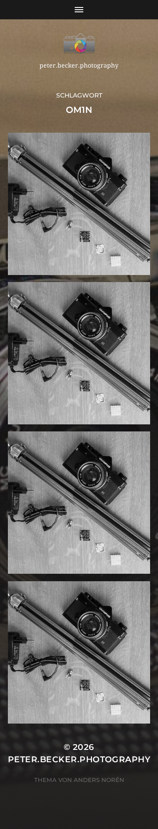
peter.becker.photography (79, 759)
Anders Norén (99, 779)
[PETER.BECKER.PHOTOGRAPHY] (79, 43)
